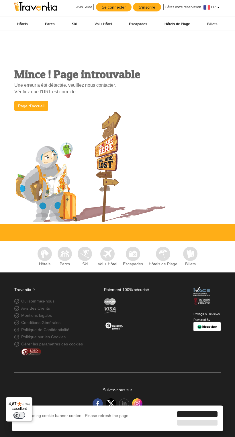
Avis (79, 7)
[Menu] (29, 400)
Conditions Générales (40, 322)
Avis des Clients (35, 308)
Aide (88, 7)
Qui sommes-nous (37, 301)
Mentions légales (36, 315)
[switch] (19, 415)
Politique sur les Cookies (43, 337)
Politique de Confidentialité (45, 329)
